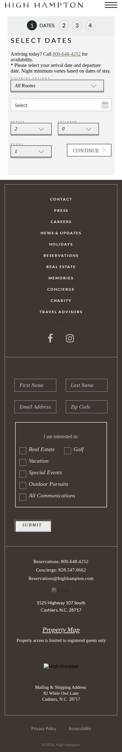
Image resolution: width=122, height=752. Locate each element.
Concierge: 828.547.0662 (61, 569)
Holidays (61, 244)
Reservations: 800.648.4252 (61, 561)
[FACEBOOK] (50, 338)
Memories (61, 278)
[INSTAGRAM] (70, 338)
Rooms (17, 144)
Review (92, 25)
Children (68, 121)
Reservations (61, 255)
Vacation (38, 461)
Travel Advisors (61, 312)
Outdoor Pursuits (48, 484)
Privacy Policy (43, 728)
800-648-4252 (67, 54)
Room (65, 25)
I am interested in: (61, 436)
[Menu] (111, 5)
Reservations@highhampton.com (61, 578)
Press (61, 210)
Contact (61, 199)
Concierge (61, 289)
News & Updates (61, 233)
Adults (18, 121)
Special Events (45, 472)
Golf (79, 449)
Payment (78, 25)
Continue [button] (86, 150)
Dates (42, 25)
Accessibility (80, 728)
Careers (61, 222)
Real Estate (61, 267)
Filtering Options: (31, 78)
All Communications (52, 495)
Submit (32, 525)
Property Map (61, 629)
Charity (61, 300)
